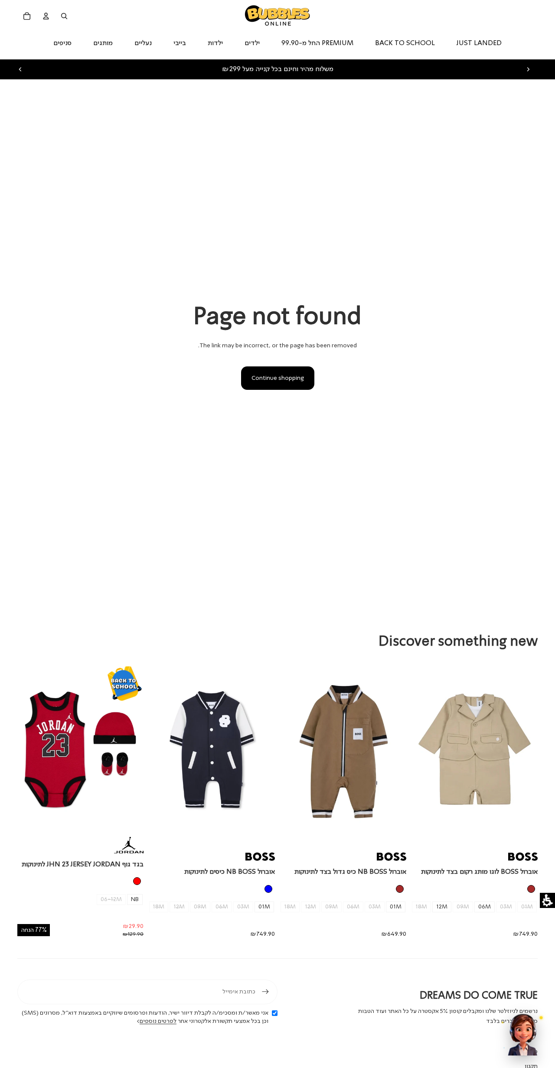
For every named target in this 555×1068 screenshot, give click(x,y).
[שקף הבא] (528, 69)
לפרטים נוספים (158, 1021)
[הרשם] (265, 991)
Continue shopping (277, 378)
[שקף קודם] (20, 69)
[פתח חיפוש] (64, 16)
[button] (547, 900)
